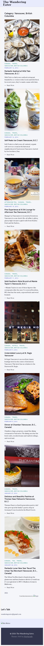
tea (13, 561)
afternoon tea (10, 202)
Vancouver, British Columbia (16, 66)
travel (14, 63)
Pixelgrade (28, 636)
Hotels (15, 345)
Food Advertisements (25, 596)
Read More (10, 85)
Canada (7, 63)
